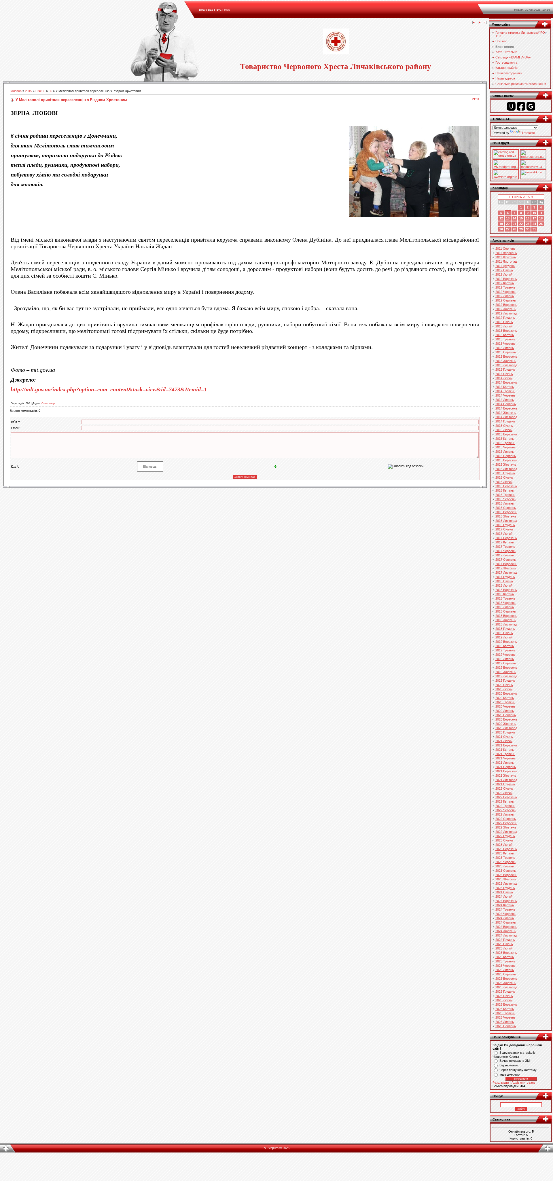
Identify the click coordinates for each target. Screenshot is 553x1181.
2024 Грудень (505, 939)
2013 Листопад (506, 365)
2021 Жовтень (505, 775)
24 (534, 223)
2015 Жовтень (505, 464)
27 (508, 229)
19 (501, 223)
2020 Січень (504, 685)
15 (521, 218)
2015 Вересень (506, 460)
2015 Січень (504, 425)
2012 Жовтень (505, 309)
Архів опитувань (523, 1082)
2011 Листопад (506, 261)
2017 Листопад (506, 572)
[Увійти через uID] (511, 106)
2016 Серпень (505, 507)
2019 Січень (504, 633)
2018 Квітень (504, 594)
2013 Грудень (505, 369)
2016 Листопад (506, 520)
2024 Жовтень (505, 931)
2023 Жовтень (505, 879)
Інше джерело (509, 1074)
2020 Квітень (504, 697)
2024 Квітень (504, 905)
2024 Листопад (506, 935)
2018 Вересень (506, 615)
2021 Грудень (505, 784)
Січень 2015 (521, 197)
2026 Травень (505, 1013)
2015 (28, 91)
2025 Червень (505, 965)
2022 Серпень (505, 818)
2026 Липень (504, 1021)
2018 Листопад (506, 624)
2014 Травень (505, 391)
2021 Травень (505, 754)
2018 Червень (505, 602)
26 (501, 229)
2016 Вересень (506, 512)
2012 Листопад (506, 313)
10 (534, 213)
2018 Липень (504, 607)
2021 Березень (506, 745)
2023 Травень (505, 857)
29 (521, 229)
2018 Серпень (505, 611)
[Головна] (473, 22)
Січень (40, 91)
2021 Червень (505, 758)
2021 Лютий (503, 741)
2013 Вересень (506, 356)
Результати (501, 1082)
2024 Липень (504, 918)
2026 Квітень (504, 1009)
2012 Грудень (505, 317)
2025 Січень (504, 944)
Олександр (48, 403)
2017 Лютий (503, 533)
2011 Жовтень (505, 257)
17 (534, 218)
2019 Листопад (506, 676)
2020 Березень (506, 693)
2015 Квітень (504, 438)
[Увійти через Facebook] (521, 106)
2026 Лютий (503, 1000)
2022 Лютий (503, 793)
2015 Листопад (506, 469)
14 (514, 218)
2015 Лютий (503, 430)
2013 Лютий (503, 326)
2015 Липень (504, 451)
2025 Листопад (506, 987)
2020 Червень (505, 706)
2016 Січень (504, 477)
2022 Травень (505, 805)
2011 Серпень (505, 248)
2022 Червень (505, 810)
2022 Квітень (504, 801)
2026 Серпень (505, 1026)
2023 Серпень (505, 870)
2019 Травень (505, 650)
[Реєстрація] (479, 22)
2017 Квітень (504, 542)
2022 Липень (504, 814)
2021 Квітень (504, 749)
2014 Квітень (504, 386)
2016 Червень (505, 499)
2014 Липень (504, 399)
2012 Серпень (505, 300)
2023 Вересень (506, 875)
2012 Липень (504, 296)
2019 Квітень (504, 646)
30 (527, 229)
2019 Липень (504, 659)
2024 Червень (505, 913)
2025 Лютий (503, 948)
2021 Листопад (506, 780)
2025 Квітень (504, 957)
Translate (528, 132)
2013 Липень (504, 348)
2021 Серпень (505, 767)
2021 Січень (504, 736)
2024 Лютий (503, 896)
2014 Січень (504, 374)
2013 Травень (505, 339)
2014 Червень (505, 395)
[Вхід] (485, 22)
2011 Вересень (506, 253)
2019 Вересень (506, 667)
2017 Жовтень (505, 568)
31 (534, 229)
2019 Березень (506, 641)
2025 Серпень (505, 974)
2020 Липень (504, 710)
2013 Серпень (505, 352)
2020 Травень (505, 702)
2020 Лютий (503, 689)
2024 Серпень (505, 922)
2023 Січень (504, 840)
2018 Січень (504, 581)
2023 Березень (506, 849)
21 (514, 223)
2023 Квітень (504, 853)
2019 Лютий (503, 637)
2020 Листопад (506, 728)
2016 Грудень (505, 525)
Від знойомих (509, 1065)
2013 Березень (506, 330)
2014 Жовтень (505, 412)
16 (527, 218)
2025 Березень (506, 952)
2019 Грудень (505, 680)
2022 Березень (506, 797)
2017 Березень (506, 538)
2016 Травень (505, 494)
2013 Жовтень (505, 361)
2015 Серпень (505, 456)
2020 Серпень (505, 715)
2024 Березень (506, 901)
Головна (16, 91)
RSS (227, 9)
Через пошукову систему (518, 1070)
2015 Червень (505, 447)
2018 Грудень (505, 628)
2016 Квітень (504, 490)
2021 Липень (504, 762)
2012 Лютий (503, 274)
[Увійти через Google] (531, 106)
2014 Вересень (506, 408)
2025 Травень (505, 961)
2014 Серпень (505, 404)
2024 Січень (504, 892)
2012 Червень (505, 291)
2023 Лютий (503, 844)
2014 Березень (506, 382)
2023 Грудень (505, 888)
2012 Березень (506, 278)
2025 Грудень (505, 991)
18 (541, 218)
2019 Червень (505, 654)
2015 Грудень (505, 473)
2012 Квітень (504, 283)
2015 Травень (505, 443)
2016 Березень (506, 486)
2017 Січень (504, 529)
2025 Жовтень (505, 983)
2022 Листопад (506, 831)
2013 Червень (505, 343)
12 (501, 218)
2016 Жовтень (505, 516)
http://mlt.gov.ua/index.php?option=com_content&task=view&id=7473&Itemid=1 (109, 389)
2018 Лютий (503, 585)
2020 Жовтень (505, 723)
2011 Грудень (505, 266)
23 (527, 223)
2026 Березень (506, 1004)
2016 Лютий (503, 482)
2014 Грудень (505, 421)
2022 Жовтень (505, 827)
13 (508, 218)
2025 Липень (504, 970)
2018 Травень (505, 598)
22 (521, 223)
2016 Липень (504, 503)
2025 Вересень (506, 978)
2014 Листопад (506, 417)
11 (540, 213)
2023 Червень (505, 862)
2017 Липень (504, 555)
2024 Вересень (506, 926)
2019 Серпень (505, 663)
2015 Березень (506, 434)
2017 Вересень (506, 564)
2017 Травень (505, 546)
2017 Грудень (505, 577)
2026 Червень (505, 1017)
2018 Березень (506, 590)
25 (541, 223)
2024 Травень (505, 909)
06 (50, 91)
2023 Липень (504, 866)
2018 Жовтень (505, 620)
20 (508, 223)
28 (514, 229)
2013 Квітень (504, 335)
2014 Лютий (503, 378)
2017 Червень (505, 551)
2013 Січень (504, 322)
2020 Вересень (506, 719)
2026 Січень (504, 996)
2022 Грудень (505, 836)
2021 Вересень (506, 771)
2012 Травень (505, 287)
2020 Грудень (505, 732)
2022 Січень (504, 788)
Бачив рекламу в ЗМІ (515, 1060)
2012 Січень (504, 270)
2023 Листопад (506, 883)
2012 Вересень (506, 304)
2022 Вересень (506, 823)
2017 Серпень (505, 559)
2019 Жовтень (505, 672)
